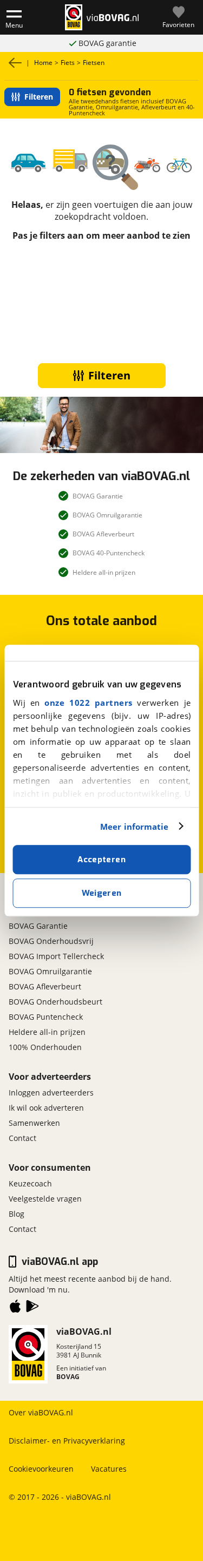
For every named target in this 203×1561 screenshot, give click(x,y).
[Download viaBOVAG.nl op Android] (32, 1308)
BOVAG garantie (107, 43)
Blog (16, 1214)
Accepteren (101, 859)
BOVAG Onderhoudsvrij (51, 941)
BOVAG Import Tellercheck (56, 956)
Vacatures (109, 1469)
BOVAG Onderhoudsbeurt (55, 1001)
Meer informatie (134, 826)
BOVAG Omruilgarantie (50, 971)
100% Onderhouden (45, 1047)
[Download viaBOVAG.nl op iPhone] (15, 1308)
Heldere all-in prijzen (47, 1032)
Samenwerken (34, 1123)
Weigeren (102, 893)
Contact (22, 1138)
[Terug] (15, 62)
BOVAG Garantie (38, 926)
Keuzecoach (30, 1183)
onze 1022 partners (88, 702)
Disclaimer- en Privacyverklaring (67, 1440)
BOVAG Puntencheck (46, 1017)
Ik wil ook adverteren (46, 1108)
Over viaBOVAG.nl (41, 1412)
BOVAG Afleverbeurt (45, 986)
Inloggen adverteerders (51, 1092)
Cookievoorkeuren (41, 1469)
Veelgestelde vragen (45, 1198)
